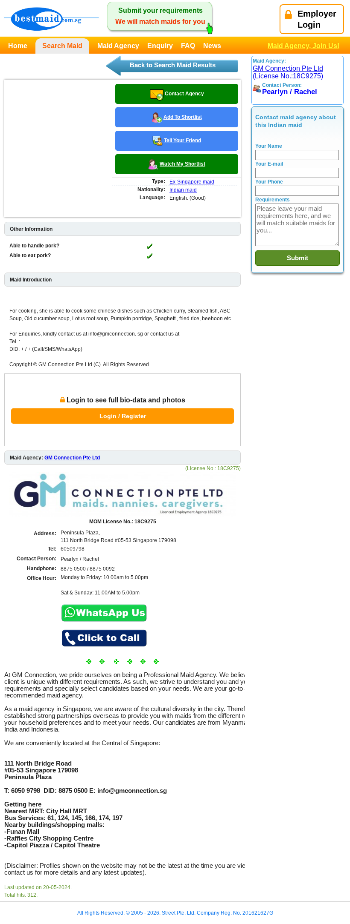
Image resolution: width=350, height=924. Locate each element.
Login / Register (122, 416)
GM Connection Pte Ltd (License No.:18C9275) (288, 72)
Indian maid (183, 190)
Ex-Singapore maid (191, 182)
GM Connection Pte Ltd (72, 458)
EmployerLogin (317, 19)
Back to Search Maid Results (173, 65)
